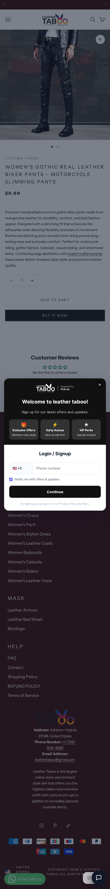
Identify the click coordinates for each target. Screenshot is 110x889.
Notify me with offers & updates (37, 479)
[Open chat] (99, 878)
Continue (55, 492)
